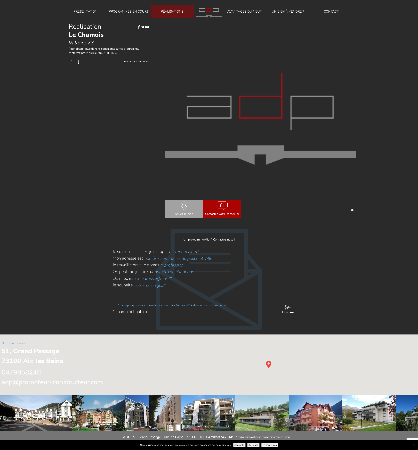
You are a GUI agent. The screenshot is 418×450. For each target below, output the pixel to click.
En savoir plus (270, 445)
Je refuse (253, 445)
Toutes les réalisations (136, 61)
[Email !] (147, 27)
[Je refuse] (414, 445)
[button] (352, 210)
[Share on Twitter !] (143, 27)
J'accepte (239, 445)
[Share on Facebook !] (138, 27)
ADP (209, 11)
